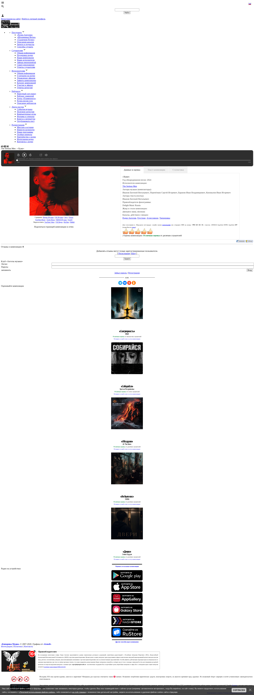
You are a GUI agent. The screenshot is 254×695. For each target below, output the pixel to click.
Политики (18, 646)
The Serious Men (130, 186)
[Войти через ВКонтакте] (125, 283)
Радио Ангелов (129, 218)
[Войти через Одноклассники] (134, 283)
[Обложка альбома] (54, 191)
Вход (133, 253)
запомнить (6, 270)
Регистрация (124, 253)
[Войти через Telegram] (120, 283)
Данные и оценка (132, 170)
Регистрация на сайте (11, 19)
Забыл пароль (120, 273)
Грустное (141, 218)
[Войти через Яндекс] (129, 283)
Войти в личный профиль (33, 19)
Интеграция (6, 646)
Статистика (178, 170)
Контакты (28, 646)
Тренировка (164, 218)
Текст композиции (156, 170)
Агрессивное (152, 218)
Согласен (239, 690)
